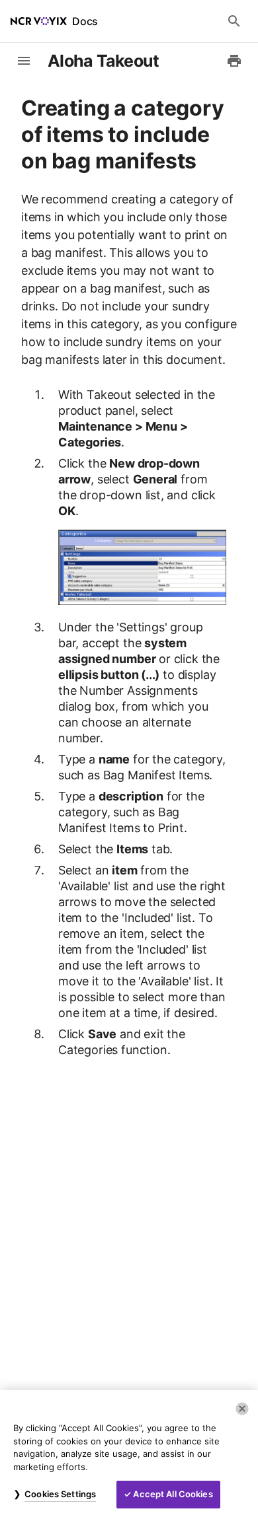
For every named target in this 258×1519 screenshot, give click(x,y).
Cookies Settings (60, 1494)
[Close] (242, 1408)
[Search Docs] (234, 21)
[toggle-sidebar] (24, 61)
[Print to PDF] (234, 61)
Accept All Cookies (172, 1494)
